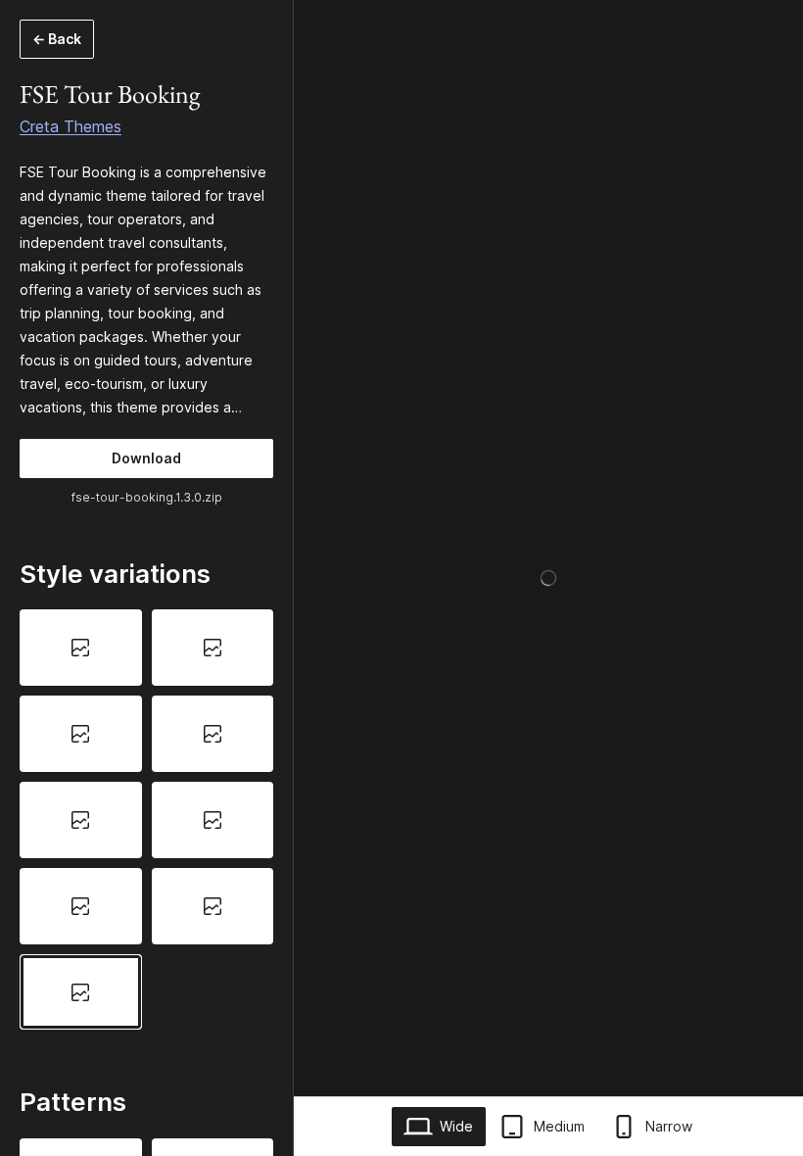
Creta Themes (70, 126)
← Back (56, 38)
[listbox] (146, 819)
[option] (81, 647)
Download (146, 458)
